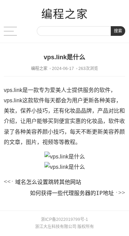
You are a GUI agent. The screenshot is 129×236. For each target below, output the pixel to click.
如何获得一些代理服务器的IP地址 (72, 193)
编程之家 (64, 14)
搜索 (118, 31)
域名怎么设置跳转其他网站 (48, 182)
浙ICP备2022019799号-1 (64, 219)
